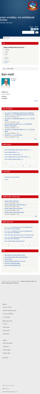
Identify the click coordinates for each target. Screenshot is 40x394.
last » (30, 165)
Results (6, 62)
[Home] (33, 5)
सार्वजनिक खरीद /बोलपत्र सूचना (9, 310)
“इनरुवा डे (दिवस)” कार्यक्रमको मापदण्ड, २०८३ (13, 154)
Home (4, 68)
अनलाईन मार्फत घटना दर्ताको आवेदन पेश (11, 177)
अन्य (36, 139)
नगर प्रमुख (13, 80)
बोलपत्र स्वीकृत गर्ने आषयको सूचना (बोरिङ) (14, 212)
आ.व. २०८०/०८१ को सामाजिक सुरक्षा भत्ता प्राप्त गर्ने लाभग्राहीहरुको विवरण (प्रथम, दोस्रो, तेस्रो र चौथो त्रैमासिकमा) (18, 228)
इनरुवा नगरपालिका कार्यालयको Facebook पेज (15, 261)
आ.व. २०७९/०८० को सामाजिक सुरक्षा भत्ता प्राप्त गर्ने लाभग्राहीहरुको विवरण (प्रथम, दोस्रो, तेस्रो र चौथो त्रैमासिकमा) (18, 231)
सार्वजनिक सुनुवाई (6, 350)
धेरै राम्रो (7, 49)
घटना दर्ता (6, 179)
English (31, 27)
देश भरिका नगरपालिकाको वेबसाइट (12, 263)
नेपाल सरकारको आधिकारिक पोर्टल (12, 265)
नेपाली (36, 27)
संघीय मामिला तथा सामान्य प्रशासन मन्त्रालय (15, 255)
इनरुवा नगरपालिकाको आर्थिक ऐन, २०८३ (12, 152)
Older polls (7, 61)
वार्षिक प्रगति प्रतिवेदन (8, 343)
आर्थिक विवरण (6, 346)
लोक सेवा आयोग (8, 259)
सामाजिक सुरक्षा (6, 327)
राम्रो (6, 52)
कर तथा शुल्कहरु (6, 317)
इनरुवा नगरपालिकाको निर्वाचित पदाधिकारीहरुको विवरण (14, 241)
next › (23, 165)
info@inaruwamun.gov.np (11, 391)
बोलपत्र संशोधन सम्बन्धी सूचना (12, 201)
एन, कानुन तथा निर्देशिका (8, 314)
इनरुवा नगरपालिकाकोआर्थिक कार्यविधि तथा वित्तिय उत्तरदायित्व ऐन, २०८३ (17, 150)
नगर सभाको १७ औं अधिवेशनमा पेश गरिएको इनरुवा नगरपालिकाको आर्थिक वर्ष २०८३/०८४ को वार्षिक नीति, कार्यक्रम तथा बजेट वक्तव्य (19, 114)
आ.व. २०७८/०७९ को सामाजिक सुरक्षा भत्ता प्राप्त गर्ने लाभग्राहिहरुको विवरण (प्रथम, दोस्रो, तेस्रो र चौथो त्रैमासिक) (18, 238)
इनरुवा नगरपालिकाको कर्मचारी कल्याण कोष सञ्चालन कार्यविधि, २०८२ (17, 157)
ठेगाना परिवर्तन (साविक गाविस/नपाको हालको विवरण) (16, 257)
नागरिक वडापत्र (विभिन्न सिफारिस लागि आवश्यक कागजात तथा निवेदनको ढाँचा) (19, 235)
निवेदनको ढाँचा (6, 334)
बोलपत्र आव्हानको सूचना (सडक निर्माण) (14, 208)
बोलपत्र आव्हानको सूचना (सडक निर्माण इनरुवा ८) (16, 205)
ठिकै (6, 54)
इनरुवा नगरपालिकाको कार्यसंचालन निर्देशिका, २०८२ (13, 159)
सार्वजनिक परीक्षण (6, 353)
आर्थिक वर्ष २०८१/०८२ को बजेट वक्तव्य (13, 135)
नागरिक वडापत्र (6, 330)
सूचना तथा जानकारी (7, 307)
